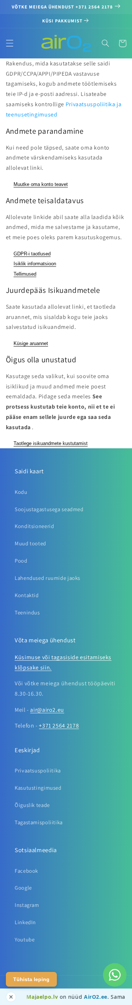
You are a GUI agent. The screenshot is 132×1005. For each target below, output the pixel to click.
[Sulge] (11, 997)
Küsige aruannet (31, 343)
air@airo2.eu (47, 710)
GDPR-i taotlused (32, 253)
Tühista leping (31, 979)
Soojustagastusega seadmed (49, 509)
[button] (9, 43)
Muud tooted (30, 543)
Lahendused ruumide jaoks (47, 577)
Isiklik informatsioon (35, 263)
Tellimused (25, 274)
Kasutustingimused (38, 787)
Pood (21, 560)
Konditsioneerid (34, 526)
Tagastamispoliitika (39, 822)
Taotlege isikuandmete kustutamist (51, 443)
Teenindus (27, 612)
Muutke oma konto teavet (41, 184)
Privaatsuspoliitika (38, 770)
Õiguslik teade (32, 804)
